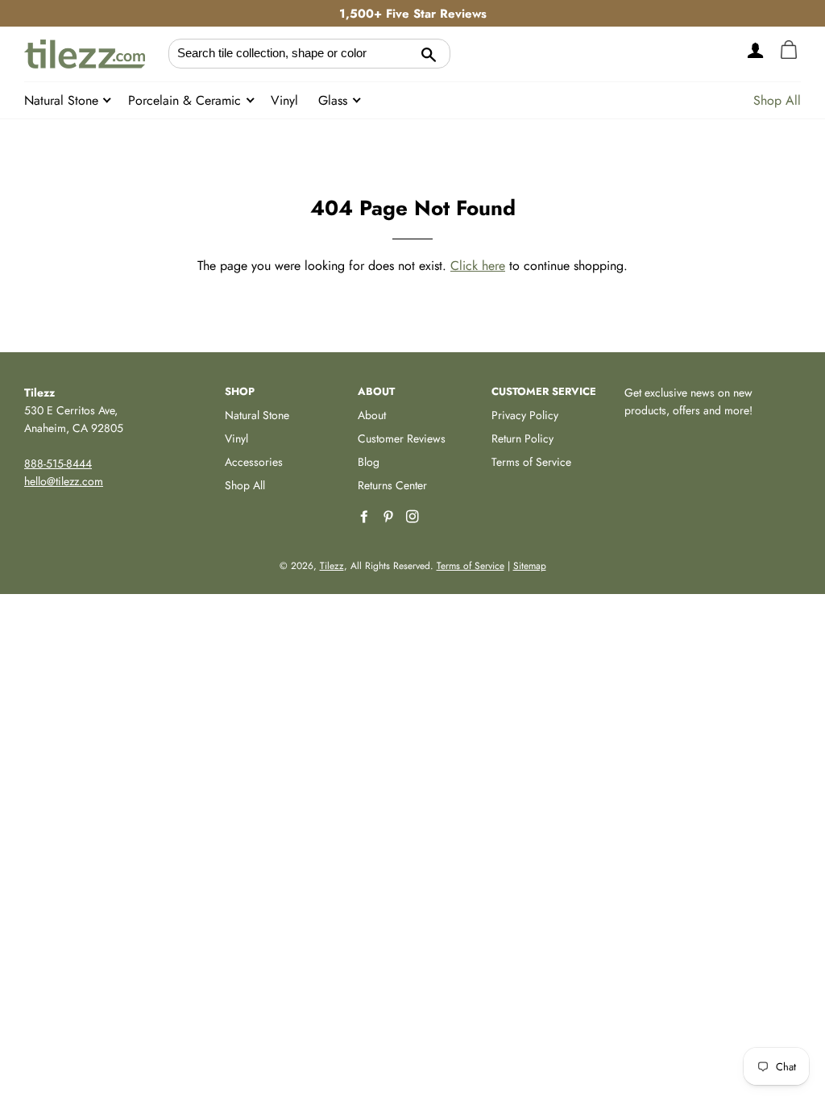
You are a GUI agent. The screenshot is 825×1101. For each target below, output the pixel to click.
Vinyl (284, 100)
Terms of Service (531, 462)
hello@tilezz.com (63, 481)
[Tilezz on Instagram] (414, 517)
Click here (477, 265)
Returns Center (392, 485)
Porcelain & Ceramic (186, 100)
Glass (334, 100)
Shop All (777, 100)
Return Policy (522, 438)
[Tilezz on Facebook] (366, 517)
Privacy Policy (524, 415)
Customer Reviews (402, 438)
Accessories (254, 462)
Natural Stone (63, 100)
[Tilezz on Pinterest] (390, 517)
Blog (368, 462)
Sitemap (529, 566)
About (372, 415)
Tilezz (332, 566)
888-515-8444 (58, 463)
